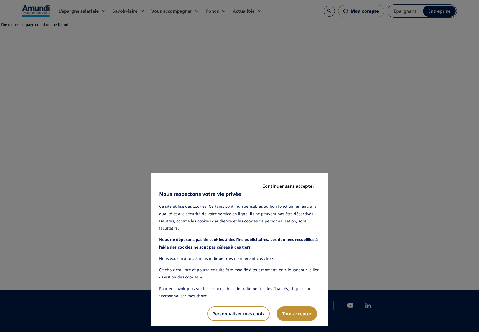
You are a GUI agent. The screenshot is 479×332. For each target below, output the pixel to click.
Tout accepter (297, 314)
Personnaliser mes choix (238, 314)
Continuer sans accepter (288, 186)
